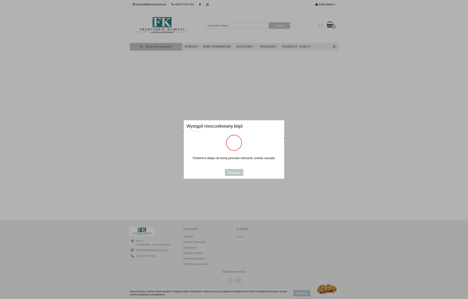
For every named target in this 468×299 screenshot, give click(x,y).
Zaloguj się (234, 172)
